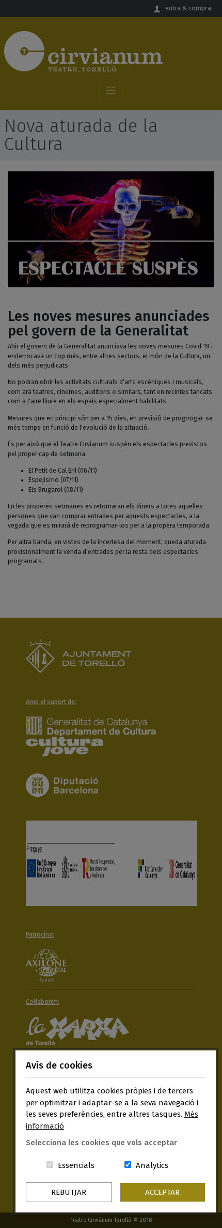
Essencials (76, 1165)
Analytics (152, 1165)
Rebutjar (68, 1192)
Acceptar (162, 1192)
